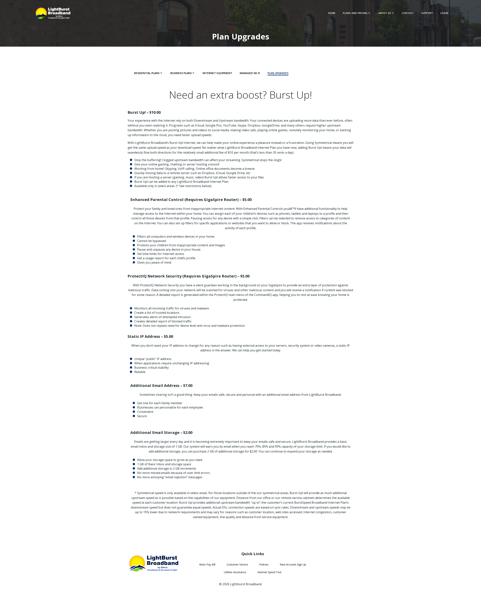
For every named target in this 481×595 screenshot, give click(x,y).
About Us (384, 13)
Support (427, 13)
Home (331, 13)
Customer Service (237, 564)
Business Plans (181, 73)
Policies (263, 564)
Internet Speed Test (269, 572)
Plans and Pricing (355, 13)
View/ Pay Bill (207, 564)
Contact (408, 13)
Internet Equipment (217, 73)
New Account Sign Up (293, 564)
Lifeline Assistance (235, 572)
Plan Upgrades (278, 73)
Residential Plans (147, 73)
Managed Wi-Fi (250, 73)
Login (444, 13)
